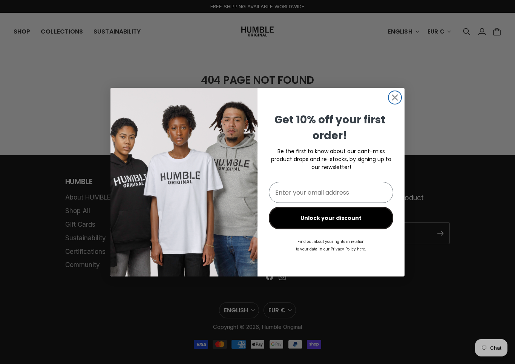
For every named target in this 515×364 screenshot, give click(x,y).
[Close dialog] (395, 97)
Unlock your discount (331, 218)
